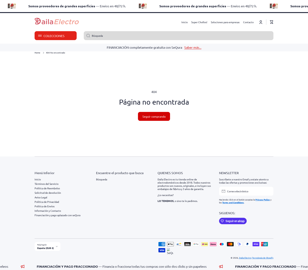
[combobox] (178, 35)
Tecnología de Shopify (262, 257)
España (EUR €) (45, 248)
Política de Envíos (45, 206)
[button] (271, 22)
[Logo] (57, 22)
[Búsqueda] (87, 35)
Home (37, 52)
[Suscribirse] (269, 191)
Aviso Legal (41, 197)
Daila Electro (245, 257)
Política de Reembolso (47, 188)
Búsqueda (101, 179)
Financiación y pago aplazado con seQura (57, 215)
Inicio (38, 179)
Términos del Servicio (46, 183)
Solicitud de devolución (48, 192)
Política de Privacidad (47, 201)
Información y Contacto (48, 210)
